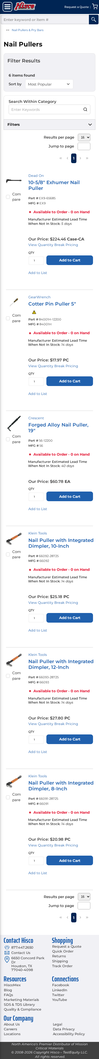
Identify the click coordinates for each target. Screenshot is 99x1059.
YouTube (59, 1000)
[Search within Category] (85, 109)
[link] (60, 158)
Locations (12, 1034)
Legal (57, 1024)
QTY (31, 252)
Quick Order (62, 951)
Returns (59, 956)
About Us (12, 1024)
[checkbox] (8, 197)
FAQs (8, 995)
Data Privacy (64, 1029)
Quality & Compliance (22, 1009)
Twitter (58, 995)
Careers (10, 1029)
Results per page (59, 137)
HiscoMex (12, 985)
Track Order (62, 966)
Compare (16, 197)
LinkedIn (59, 990)
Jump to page (61, 146)
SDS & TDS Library (19, 1004)
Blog (8, 990)
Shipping (60, 961)
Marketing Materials (21, 1000)
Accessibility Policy (69, 1034)
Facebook (60, 985)
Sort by (15, 84)
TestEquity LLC (75, 1052)
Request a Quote (66, 946)
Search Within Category (32, 101)
